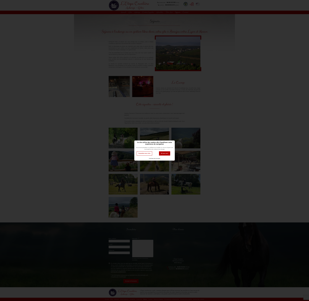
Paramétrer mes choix (144, 153)
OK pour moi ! (164, 153)
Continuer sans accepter (154, 158)
